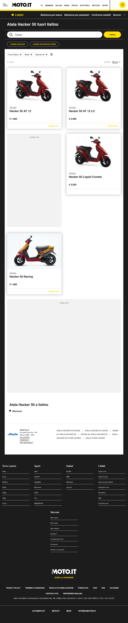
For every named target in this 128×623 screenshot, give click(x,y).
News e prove (9, 466)
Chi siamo (114, 588)
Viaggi (4, 493)
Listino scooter (103, 477)
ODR (95, 588)
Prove (4, 477)
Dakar (36, 493)
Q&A (99, 498)
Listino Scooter (17, 44)
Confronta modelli (101, 14)
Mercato (54, 512)
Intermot (69, 487)
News (4, 471)
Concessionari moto (56, 539)
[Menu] (5, 5)
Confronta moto (103, 503)
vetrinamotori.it (87, 610)
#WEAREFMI (38, 503)
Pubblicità (83, 588)
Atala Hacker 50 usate (96, 430)
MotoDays (69, 482)
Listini (101, 466)
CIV (35, 498)
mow (68, 610)
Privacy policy (13, 588)
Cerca (112, 35)
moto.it (55, 610)
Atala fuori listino (95, 438)
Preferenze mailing (72, 593)
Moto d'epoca (54, 528)
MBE (67, 477)
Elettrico (5, 482)
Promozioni (54, 544)
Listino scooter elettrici (105, 482)
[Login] (122, 5)
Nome (115, 61)
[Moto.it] (22, 5)
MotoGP (37, 477)
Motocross (37, 487)
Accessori (53, 534)
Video (4, 498)
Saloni (69, 466)
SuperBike (37, 482)
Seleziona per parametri (76, 14)
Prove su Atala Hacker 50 (94, 434)
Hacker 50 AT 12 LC (82, 109)
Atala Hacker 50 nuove (68, 430)
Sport (37, 466)
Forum (4, 503)
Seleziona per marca (51, 14)
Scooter (117, 14)
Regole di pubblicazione (61, 588)
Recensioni (102, 493)
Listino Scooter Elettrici (44, 44)
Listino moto (102, 471)
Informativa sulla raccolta (13, 621)
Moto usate (54, 523)
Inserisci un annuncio (57, 550)
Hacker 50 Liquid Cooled (85, 175)
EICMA (68, 471)
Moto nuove (54, 518)
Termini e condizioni (34, 588)
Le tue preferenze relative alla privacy (48, 621)
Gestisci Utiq (52, 593)
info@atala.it (24, 439)
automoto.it (38, 610)
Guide (4, 487)
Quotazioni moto (103, 487)
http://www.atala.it (26, 442)
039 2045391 (25, 437)
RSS (103, 588)
